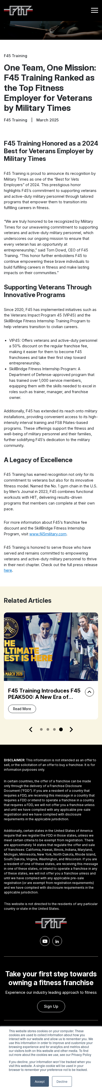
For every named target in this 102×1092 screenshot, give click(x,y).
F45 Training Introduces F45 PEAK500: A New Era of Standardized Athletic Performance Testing (44, 700)
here (8, 570)
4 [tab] (61, 729)
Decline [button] (61, 1081)
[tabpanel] (51, 665)
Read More (22, 709)
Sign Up (51, 1006)
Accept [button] (39, 1081)
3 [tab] (54, 729)
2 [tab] (47, 729)
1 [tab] (41, 729)
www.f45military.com (47, 534)
